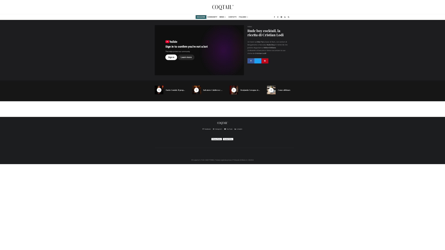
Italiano (242, 17)
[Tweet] (257, 60)
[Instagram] (278, 17)
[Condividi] (250, 60)
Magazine (201, 17)
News (221, 17)
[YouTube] (281, 17)
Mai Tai (260, 42)
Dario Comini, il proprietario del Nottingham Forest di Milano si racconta (175, 90)
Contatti (232, 17)
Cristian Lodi (260, 53)
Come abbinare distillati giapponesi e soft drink (287, 90)
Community (212, 17)
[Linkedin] (285, 17)
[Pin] (264, 60)
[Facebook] (274, 17)
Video (249, 26)
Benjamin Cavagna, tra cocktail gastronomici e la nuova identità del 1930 (250, 90)
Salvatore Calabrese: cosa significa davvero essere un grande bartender (213, 90)
